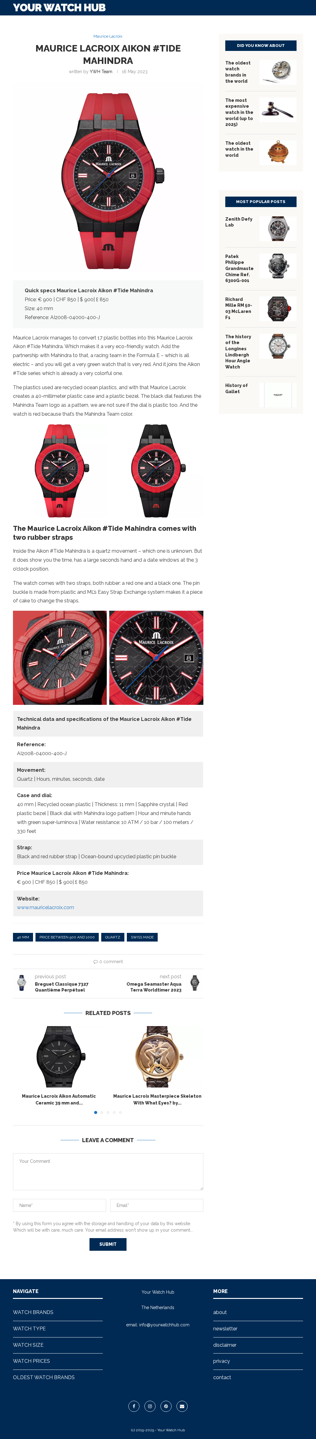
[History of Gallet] (278, 395)
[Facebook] (133, 1406)
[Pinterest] (166, 1406)
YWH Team (101, 71)
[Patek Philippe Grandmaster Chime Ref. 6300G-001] (278, 266)
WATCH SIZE (156, 22)
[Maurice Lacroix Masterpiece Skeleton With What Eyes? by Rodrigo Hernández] (157, 1057)
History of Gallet (236, 388)
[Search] (300, 22)
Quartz (112, 937)
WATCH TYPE (119, 22)
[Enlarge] (99, 432)
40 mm (23, 937)
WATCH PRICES (195, 22)
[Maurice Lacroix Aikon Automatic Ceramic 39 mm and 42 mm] (59, 1057)
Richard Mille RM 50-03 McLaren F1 (238, 308)
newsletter (225, 1329)
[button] (21, 1070)
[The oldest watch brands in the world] (278, 72)
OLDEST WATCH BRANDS (248, 22)
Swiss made (142, 937)
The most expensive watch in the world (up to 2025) (239, 112)
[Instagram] (150, 1406)
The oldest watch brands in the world (238, 72)
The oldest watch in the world (239, 149)
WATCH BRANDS (78, 22)
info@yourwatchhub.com (164, 1324)
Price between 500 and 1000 (67, 937)
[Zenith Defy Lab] (278, 228)
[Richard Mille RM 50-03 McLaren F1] (278, 309)
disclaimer (224, 1345)
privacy (221, 1361)
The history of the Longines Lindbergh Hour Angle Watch (238, 351)
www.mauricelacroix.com (45, 907)
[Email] (182, 1406)
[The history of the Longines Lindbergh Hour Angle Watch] (278, 346)
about (220, 1312)
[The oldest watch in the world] (278, 152)
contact (222, 1377)
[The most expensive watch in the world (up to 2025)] (278, 110)
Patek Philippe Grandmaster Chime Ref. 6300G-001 (239, 268)
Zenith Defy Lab (238, 222)
